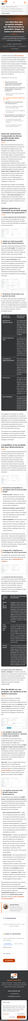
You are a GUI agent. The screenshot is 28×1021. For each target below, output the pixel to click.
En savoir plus (6, 1013)
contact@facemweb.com (14, 996)
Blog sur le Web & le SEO (11, 6)
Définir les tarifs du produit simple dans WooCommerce (15, 94)
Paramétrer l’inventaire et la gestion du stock (15, 98)
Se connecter (9, 960)
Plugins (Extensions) (6, 11)
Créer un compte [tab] (18, 943)
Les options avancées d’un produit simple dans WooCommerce (14, 125)
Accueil (3, 6)
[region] (14, 362)
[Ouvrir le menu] (25, 2)
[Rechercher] (14, 2)
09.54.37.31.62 (15, 993)
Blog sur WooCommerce (17, 11)
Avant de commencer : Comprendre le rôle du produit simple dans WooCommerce (13, 83)
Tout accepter (21, 1017)
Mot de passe (6, 953)
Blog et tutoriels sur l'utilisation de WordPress (11, 8)
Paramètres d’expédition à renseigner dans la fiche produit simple (14, 107)
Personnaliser (21, 1013)
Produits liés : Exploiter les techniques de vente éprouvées (15, 111)
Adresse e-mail (7, 947)
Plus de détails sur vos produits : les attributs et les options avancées (15, 115)
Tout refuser (12, 1017)
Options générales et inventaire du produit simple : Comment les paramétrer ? (15, 89)
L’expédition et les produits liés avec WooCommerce (14, 102)
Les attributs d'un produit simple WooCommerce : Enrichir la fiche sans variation (14, 121)
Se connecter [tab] (8, 943)
